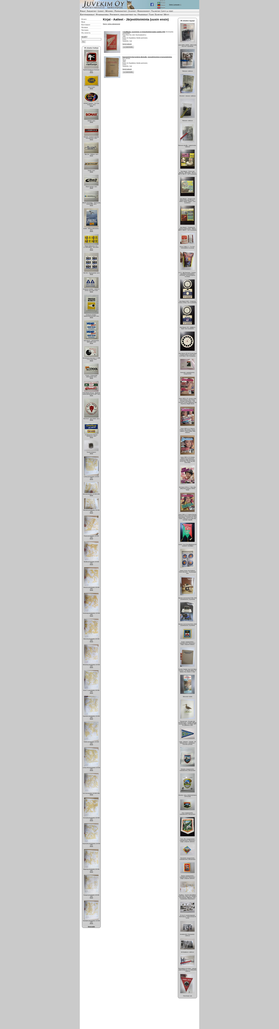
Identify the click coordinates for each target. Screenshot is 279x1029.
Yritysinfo (84, 30)
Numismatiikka (102, 14)
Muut (166, 14)
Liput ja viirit (167, 11)
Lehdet (101, 11)
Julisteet (132, 11)
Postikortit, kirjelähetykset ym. (123, 14)
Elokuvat (159, 14)
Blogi (83, 22)
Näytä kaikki (91, 926)
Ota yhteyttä (85, 33)
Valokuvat (155, 11)
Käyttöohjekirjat (87, 14)
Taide (151, 14)
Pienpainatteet (120, 11)
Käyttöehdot (85, 25)
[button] (128, 47)
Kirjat (82, 11)
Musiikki (109, 11)
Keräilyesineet (143, 11)
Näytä (91, 72)
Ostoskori (84, 27)
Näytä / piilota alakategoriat (111, 24)
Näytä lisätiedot (127, 44)
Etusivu (84, 19)
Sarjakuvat (91, 11)
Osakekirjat (143, 14)
